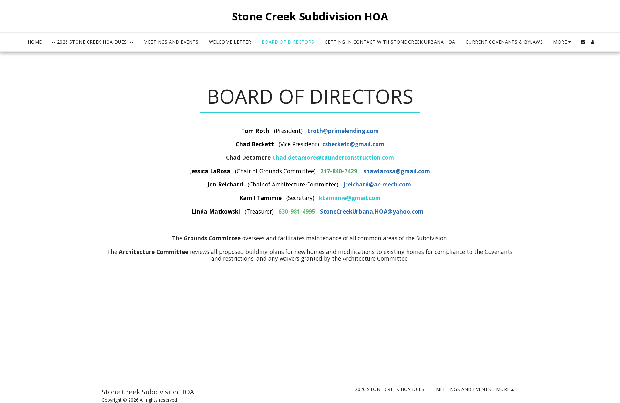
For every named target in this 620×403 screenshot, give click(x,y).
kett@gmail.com (360, 144)
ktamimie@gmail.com (350, 198)
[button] (582, 42)
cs (325, 144)
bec (332, 144)
